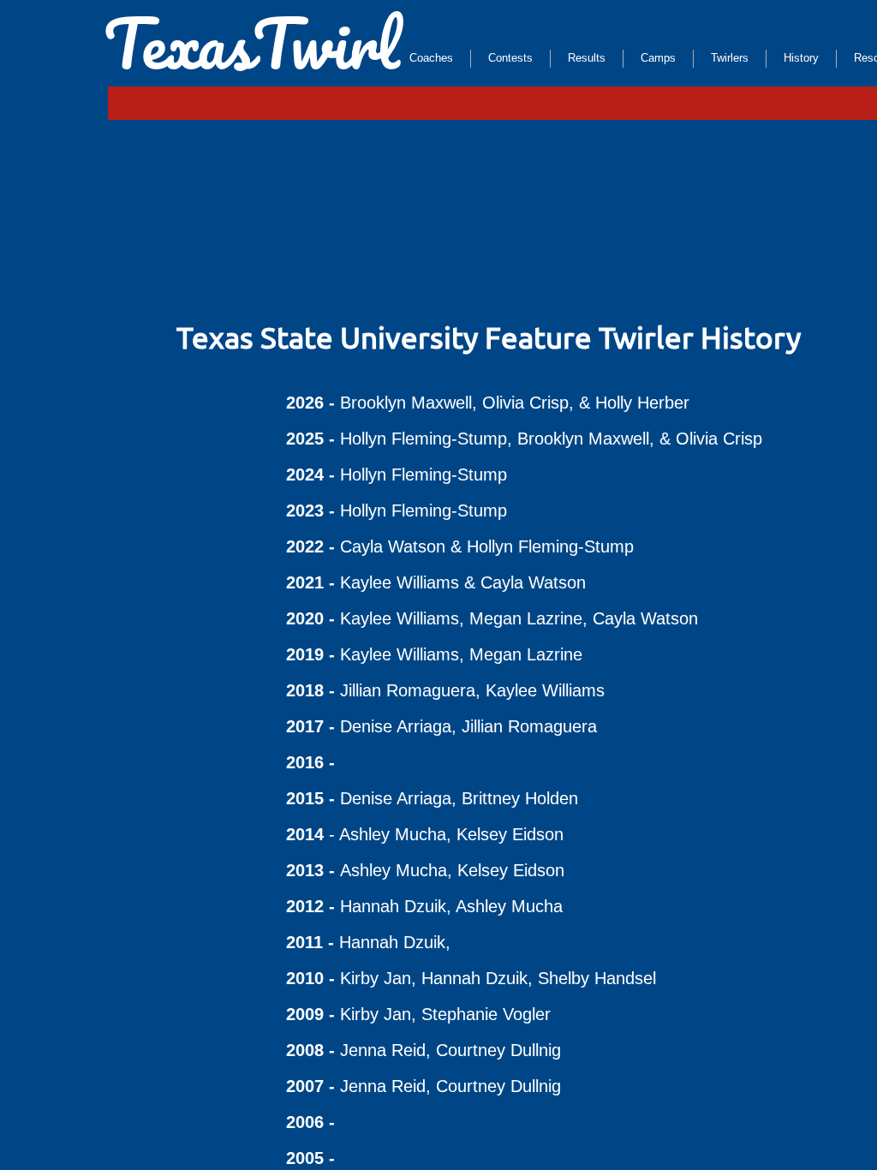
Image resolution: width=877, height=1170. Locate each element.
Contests (510, 57)
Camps (658, 57)
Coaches (431, 57)
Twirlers (730, 57)
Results (587, 57)
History (801, 57)
